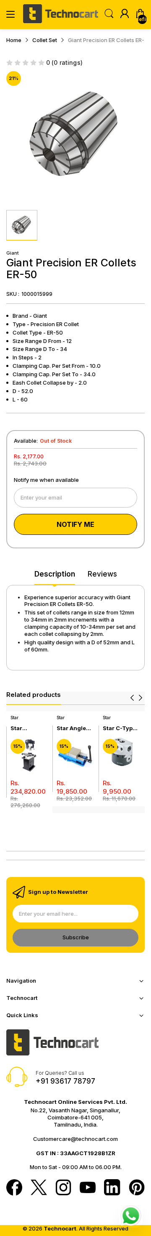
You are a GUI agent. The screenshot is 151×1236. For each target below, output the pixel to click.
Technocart (60, 1228)
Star (14, 717)
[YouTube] (88, 1188)
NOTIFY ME (75, 524)
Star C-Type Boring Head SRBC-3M (120, 728)
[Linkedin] (112, 1188)
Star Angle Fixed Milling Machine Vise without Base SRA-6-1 (75, 728)
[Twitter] (39, 1188)
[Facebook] (14, 1188)
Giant (12, 253)
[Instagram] (63, 1188)
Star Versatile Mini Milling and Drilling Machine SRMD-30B (27, 728)
